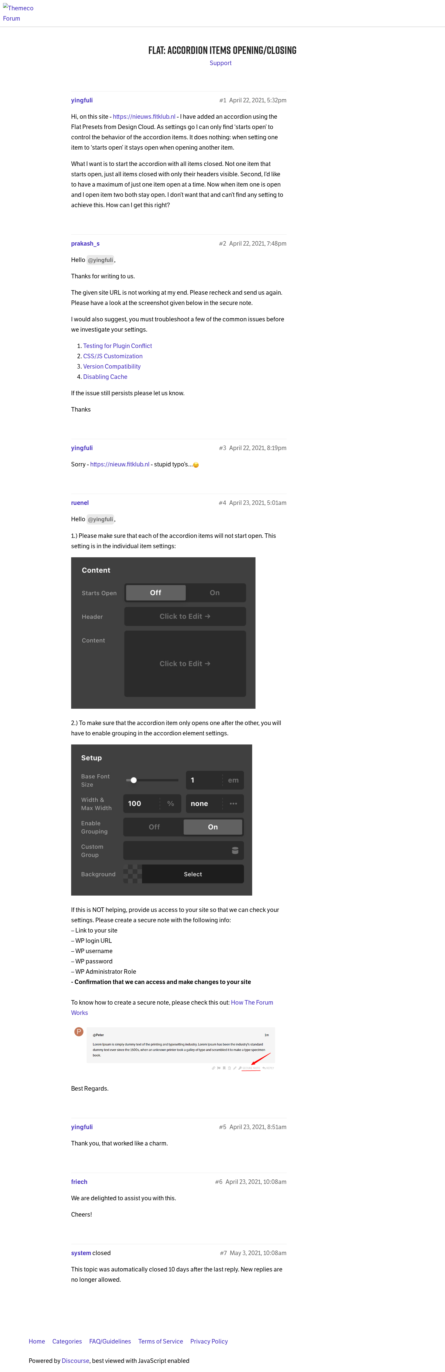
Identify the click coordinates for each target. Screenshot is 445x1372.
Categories (67, 1341)
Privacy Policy (209, 1341)
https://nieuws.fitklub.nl (144, 117)
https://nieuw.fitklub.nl (120, 464)
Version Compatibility (112, 366)
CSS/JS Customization (113, 356)
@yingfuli (100, 260)
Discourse (75, 1361)
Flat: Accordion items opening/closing (222, 50)
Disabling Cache (105, 377)
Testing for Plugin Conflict (117, 346)
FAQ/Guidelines (110, 1341)
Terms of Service (160, 1341)
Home (37, 1341)
